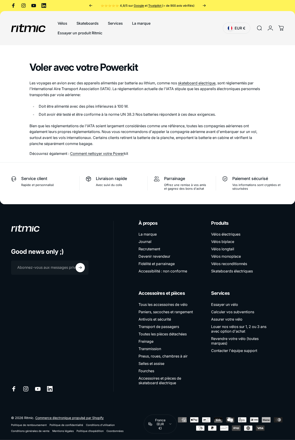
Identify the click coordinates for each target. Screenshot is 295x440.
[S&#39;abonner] (80, 267)
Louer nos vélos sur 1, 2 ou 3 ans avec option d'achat (238, 329)
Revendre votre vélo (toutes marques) (235, 341)
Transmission (150, 348)
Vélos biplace (222, 241)
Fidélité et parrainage (157, 263)
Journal (145, 241)
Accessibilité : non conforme (163, 271)
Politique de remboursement (29, 424)
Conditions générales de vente (30, 430)
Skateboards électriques (232, 271)
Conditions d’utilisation (100, 424)
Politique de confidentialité (66, 424)
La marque (148, 234)
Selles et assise (151, 363)
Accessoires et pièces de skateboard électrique (160, 380)
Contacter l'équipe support (234, 350)
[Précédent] (91, 5)
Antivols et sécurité (155, 319)
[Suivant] (204, 5)
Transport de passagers (159, 326)
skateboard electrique (196, 83)
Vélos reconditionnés (229, 263)
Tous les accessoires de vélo (163, 304)
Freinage (146, 341)
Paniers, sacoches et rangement (166, 312)
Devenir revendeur (154, 256)
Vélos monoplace (226, 256)
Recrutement (149, 249)
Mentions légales (63, 430)
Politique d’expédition (90, 430)
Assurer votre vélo (226, 319)
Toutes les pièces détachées (163, 334)
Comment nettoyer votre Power (97, 153)
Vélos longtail (222, 249)
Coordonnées (115, 430)
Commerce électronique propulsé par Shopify (69, 417)
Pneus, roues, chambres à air (163, 356)
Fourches (146, 371)
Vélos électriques (225, 234)
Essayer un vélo (224, 304)
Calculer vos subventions (232, 312)
